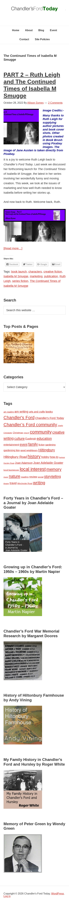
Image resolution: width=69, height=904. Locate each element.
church (26, 433)
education (44, 438)
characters (35, 271)
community (41, 431)
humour (62, 457)
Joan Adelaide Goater (48, 462)
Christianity (8, 433)
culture (19, 438)
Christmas (18, 432)
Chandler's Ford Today (35, 10)
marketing (36, 276)
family (33, 444)
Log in (7, 896)
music (6, 477)
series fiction (20, 281)
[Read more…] (13, 248)
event (24, 444)
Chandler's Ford (19, 417)
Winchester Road (24, 483)
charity (60, 425)
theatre (6, 483)
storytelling (52, 476)
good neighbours (29, 450)
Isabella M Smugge (16, 276)
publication (51, 276)
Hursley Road (9, 463)
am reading (9, 412)
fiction (42, 444)
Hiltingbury (46, 450)
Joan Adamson (24, 462)
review (33, 476)
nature (14, 476)
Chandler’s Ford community (30, 424)
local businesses (11, 470)
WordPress (57, 893)
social (40, 477)
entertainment (11, 444)
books (49, 411)
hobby (45, 457)
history (34, 456)
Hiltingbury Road (15, 457)
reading (25, 477)
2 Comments (55, 102)
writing (39, 482)
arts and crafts (37, 411)
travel (13, 483)
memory (53, 469)
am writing (21, 411)
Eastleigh (30, 438)
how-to (54, 457)
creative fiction (52, 271)
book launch (19, 271)
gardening (50, 444)
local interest (33, 469)
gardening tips (12, 450)
